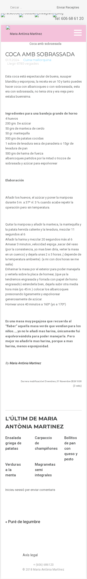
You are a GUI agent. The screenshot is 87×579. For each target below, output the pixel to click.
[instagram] (44, 13)
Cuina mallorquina (37, 60)
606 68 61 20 (72, 18)
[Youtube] (27, 13)
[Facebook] (10, 13)
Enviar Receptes (68, 7)
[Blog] (58, 13)
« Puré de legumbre (22, 521)
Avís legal (30, 555)
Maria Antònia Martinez (25, 363)
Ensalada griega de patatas (13, 443)
